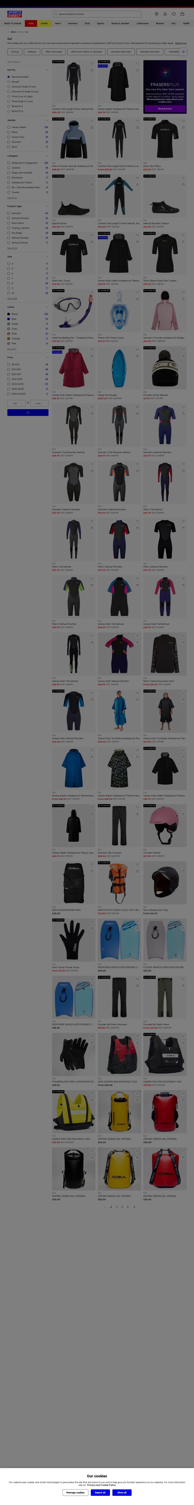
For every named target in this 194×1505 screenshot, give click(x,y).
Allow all (122, 1492)
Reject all (100, 1492)
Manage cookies (75, 1492)
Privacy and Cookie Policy (101, 1485)
